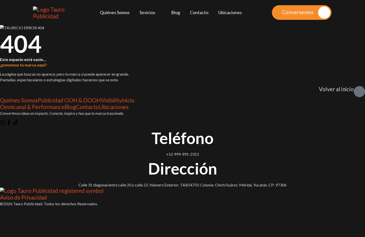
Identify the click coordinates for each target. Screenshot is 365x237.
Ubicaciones (230, 12)
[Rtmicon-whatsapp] (21, 122)
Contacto (199, 12)
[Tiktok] (15, 122)
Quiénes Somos (115, 12)
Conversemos (298, 12)
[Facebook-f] (9, 122)
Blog (175, 12)
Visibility (111, 100)
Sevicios (147, 12)
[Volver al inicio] (359, 91)
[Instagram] (2, 122)
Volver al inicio (336, 89)
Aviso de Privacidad (23, 197)
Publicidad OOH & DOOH (69, 100)
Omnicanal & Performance (32, 107)
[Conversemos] (324, 12)
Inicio (128, 100)
